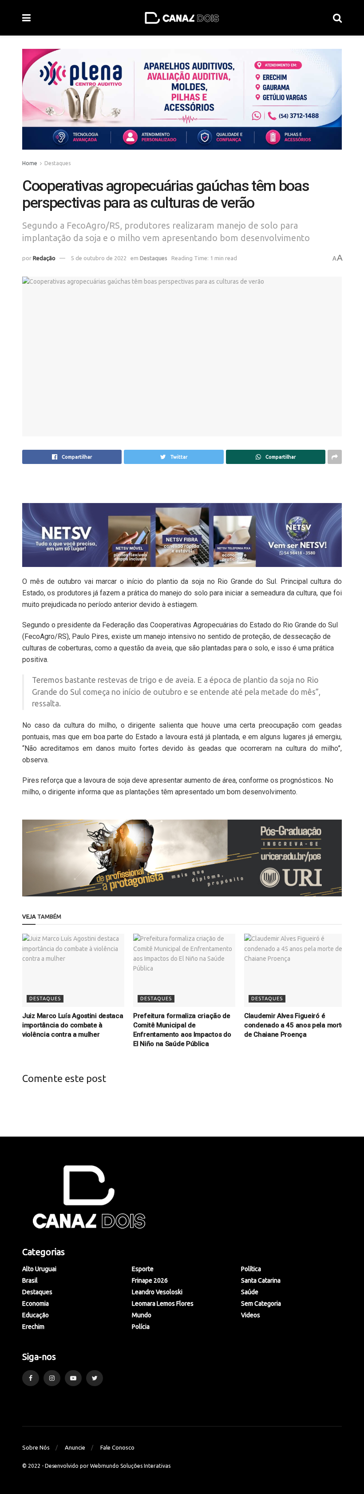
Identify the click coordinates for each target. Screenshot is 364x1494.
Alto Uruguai (39, 1268)
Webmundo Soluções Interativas (130, 1466)
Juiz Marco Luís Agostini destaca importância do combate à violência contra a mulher (72, 1025)
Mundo (141, 1315)
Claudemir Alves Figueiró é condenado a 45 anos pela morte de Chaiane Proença (294, 1025)
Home (29, 163)
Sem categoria (261, 1303)
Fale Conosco (117, 1447)
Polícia (141, 1326)
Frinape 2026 (150, 1280)
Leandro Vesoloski (157, 1292)
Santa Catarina (261, 1280)
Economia (35, 1303)
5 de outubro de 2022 (99, 258)
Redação (44, 258)
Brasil (30, 1280)
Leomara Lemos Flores (163, 1303)
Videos (250, 1315)
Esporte (143, 1268)
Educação (35, 1315)
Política (251, 1268)
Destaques (57, 163)
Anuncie (75, 1447)
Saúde (249, 1292)
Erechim (33, 1326)
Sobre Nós (36, 1447)
